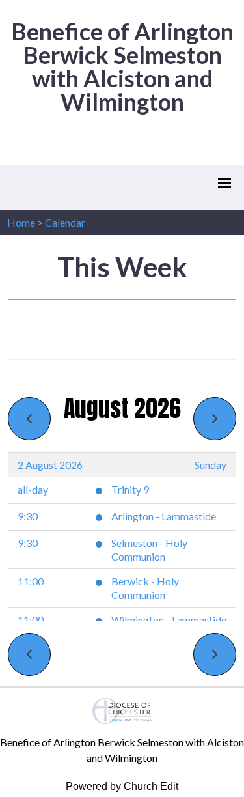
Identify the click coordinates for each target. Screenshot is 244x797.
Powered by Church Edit (122, 786)
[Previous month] (29, 418)
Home (21, 222)
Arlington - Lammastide (163, 516)
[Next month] (214, 418)
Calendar (65, 222)
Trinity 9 (130, 489)
